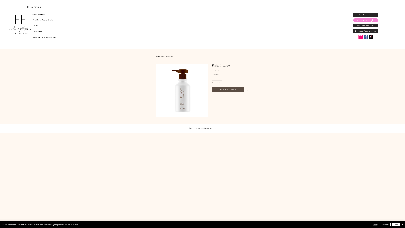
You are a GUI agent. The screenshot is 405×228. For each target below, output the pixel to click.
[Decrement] (213, 79)
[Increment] (220, 79)
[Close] (402, 224)
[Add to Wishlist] (247, 89)
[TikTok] (371, 37)
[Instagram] (360, 37)
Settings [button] (375, 225)
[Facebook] (366, 37)
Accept (396, 225)
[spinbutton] (217, 79)
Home (158, 56)
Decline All (385, 225)
